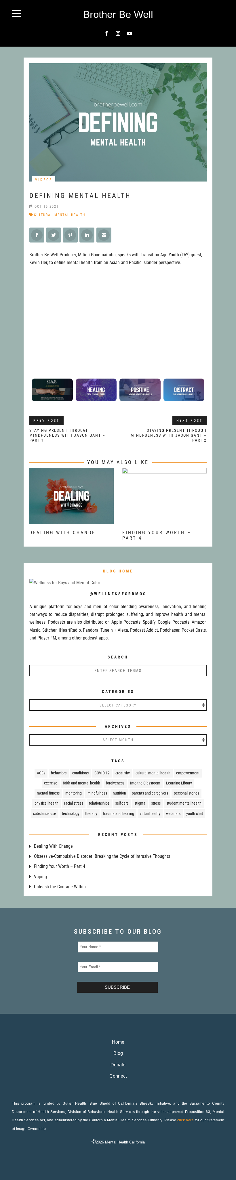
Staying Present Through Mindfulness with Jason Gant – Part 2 (169, 435)
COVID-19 (102, 773)
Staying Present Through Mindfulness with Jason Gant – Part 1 (67, 435)
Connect (118, 1076)
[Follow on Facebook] (106, 33)
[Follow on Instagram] (118, 33)
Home (118, 1042)
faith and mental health (81, 783)
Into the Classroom (145, 783)
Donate (118, 1064)
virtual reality (150, 813)
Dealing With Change (62, 532)
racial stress (73, 803)
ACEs (41, 773)
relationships (99, 803)
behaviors (58, 773)
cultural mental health (59, 215)
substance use (44, 813)
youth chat (194, 813)
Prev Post (46, 421)
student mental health (183, 803)
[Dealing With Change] (71, 520)
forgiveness (115, 783)
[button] (16, 13)
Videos (43, 180)
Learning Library (179, 783)
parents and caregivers (150, 793)
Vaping (40, 876)
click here (185, 1120)
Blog (118, 1053)
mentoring (73, 793)
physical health (46, 803)
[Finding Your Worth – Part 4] (164, 520)
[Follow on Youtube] (129, 33)
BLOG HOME (118, 571)
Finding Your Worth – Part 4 (59, 866)
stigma (139, 803)
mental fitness (48, 793)
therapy (91, 813)
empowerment (187, 773)
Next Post (189, 421)
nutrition (119, 793)
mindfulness (97, 793)
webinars (173, 813)
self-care (122, 803)
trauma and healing (118, 813)
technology (70, 813)
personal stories (186, 793)
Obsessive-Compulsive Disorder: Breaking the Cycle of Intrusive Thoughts (102, 856)
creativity (122, 773)
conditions (80, 773)
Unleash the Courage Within (60, 886)
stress (156, 803)
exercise (50, 783)
